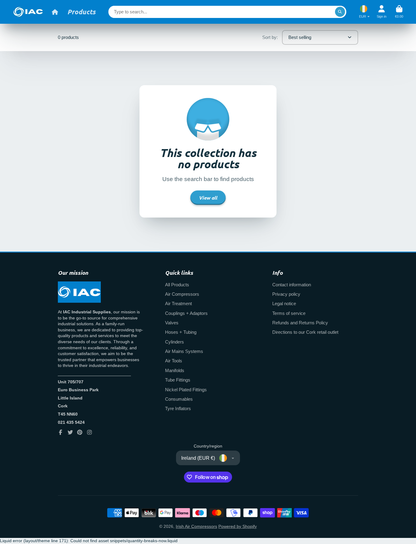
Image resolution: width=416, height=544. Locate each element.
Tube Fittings (177, 379)
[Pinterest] (80, 432)
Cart (399, 11)
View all (208, 197)
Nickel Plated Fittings (186, 389)
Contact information (291, 284)
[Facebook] (60, 432)
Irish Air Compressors (196, 526)
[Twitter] (70, 432)
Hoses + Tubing (180, 332)
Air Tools (173, 360)
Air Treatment (178, 303)
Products (81, 12)
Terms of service (288, 313)
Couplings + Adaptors (186, 313)
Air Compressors (182, 294)
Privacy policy (286, 294)
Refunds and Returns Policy (300, 322)
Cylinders (174, 341)
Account (381, 11)
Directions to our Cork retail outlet (305, 332)
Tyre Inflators (178, 408)
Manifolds (174, 370)
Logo (28, 12)
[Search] (340, 12)
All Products (177, 284)
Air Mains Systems (184, 351)
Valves (171, 322)
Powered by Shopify (237, 526)
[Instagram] (89, 432)
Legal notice (284, 303)
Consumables (179, 399)
